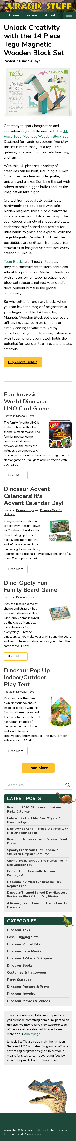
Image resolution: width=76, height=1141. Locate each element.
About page (32, 1034)
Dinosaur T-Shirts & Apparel (30, 958)
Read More (15, 475)
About (50, 15)
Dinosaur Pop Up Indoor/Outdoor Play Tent (27, 677)
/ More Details (22, 362)
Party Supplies (19, 979)
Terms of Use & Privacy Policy (22, 1134)
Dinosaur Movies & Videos (28, 1001)
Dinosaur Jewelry (21, 993)
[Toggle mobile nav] (68, 15)
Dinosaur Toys (29, 61)
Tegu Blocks (13, 261)
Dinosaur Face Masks (24, 951)
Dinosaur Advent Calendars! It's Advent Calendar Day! (33, 496)
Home (14, 15)
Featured (32, 15)
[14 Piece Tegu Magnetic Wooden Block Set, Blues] (38, 92)
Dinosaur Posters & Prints (28, 986)
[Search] (67, 785)
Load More (38, 767)
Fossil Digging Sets (23, 937)
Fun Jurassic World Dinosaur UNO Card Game (26, 402)
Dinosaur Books (20, 965)
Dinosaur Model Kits (23, 944)
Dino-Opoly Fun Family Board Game (30, 586)
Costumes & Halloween (26, 972)
